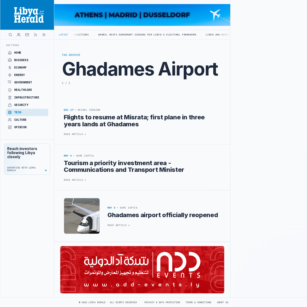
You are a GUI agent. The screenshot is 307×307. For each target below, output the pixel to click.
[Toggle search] (10, 34)
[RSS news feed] (35, 34)
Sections (12, 45)
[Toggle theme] (44, 34)
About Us (222, 302)
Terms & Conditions (198, 302)
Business (21, 60)
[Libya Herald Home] (27, 15)
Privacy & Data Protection (162, 302)
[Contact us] (27, 34)
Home (17, 52)
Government (23, 82)
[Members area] (18, 34)
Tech (17, 112)
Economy (20, 67)
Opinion (20, 127)
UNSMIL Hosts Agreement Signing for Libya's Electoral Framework (135, 34)
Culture (20, 120)
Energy (19, 75)
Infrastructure (26, 97)
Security (21, 105)
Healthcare (23, 90)
